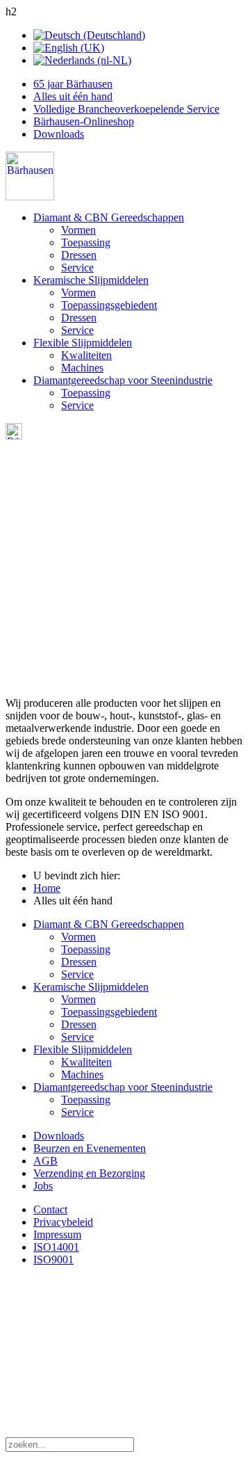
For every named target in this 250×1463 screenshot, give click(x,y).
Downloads (58, 134)
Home (46, 888)
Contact (50, 1209)
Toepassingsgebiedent (109, 305)
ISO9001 (53, 1259)
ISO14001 (56, 1247)
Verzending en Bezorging (89, 1173)
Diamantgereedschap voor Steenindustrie (122, 380)
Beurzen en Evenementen (89, 1148)
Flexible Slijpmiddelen (82, 343)
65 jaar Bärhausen (72, 84)
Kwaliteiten (86, 355)
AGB (45, 1161)
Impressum (57, 1234)
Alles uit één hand (72, 96)
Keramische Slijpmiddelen (91, 280)
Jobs (43, 1186)
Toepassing (85, 242)
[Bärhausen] (30, 196)
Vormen (78, 230)
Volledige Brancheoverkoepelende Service (126, 109)
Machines (82, 368)
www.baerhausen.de (89, 1371)
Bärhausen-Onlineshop (83, 121)
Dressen (79, 255)
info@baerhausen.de (87, 1358)
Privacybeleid (63, 1222)
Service (77, 267)
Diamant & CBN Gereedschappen (108, 217)
